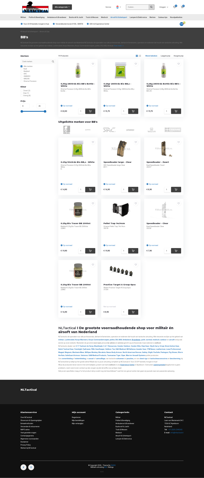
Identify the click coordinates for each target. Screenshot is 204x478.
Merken (152, 17)
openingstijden (159, 365)
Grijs (26, 93)
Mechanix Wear (78, 352)
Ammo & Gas (44, 32)
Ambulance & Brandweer (56, 17)
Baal (25, 69)
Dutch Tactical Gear (66, 349)
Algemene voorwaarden (30, 439)
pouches (130, 359)
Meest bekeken (151, 56)
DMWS (113, 465)
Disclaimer (24, 442)
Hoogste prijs (178, 56)
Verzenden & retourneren (30, 426)
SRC (25, 74)
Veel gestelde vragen (28, 433)
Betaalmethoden (27, 423)
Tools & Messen (92, 17)
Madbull (26, 71)
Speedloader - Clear (157, 223)
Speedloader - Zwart (158, 162)
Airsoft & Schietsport (118, 17)
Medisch (104, 17)
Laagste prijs (165, 56)
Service (108, 7)
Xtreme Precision (29, 81)
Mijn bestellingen (78, 420)
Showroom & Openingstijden (31, 420)
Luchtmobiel (69, 340)
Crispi (162, 346)
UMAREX (26, 76)
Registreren (76, 417)
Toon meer (118, 46)
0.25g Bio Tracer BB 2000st (75, 223)
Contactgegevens (27, 436)
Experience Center (127, 365)
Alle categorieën (61, 7)
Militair (23, 17)
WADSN (26, 79)
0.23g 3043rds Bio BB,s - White (78, 162)
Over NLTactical (26, 417)
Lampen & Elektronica (138, 17)
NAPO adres (25, 430)
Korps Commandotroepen (99, 340)
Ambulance (127, 340)
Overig (27, 95)
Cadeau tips (162, 17)
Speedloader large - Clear (118, 162)
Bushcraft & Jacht (76, 17)
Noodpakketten (176, 17)
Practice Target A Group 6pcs (120, 285)
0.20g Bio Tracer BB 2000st (76, 285)
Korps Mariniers (81, 340)
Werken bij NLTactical (28, 448)
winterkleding (80, 359)
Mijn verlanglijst (77, 423)
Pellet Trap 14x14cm (114, 223)
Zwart (26, 91)
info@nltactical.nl (176, 433)
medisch (156, 340)
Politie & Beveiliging (37, 17)
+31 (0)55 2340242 (175, 430)
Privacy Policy (26, 445)
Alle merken (28, 66)
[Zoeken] (151, 7)
